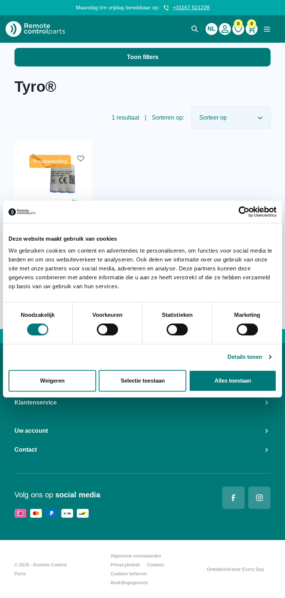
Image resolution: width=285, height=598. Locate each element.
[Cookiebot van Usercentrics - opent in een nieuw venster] (244, 211)
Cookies (155, 565)
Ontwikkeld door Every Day (235, 569)
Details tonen (244, 357)
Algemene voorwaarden (136, 556)
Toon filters (142, 57)
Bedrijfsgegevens (129, 582)
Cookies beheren (129, 573)
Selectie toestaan (143, 380)
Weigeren (52, 380)
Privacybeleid (125, 565)
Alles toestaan (232, 380)
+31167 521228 (191, 7)
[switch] (107, 329)
